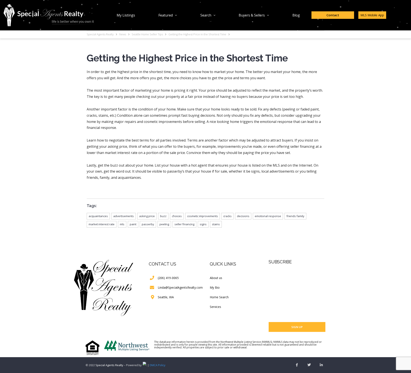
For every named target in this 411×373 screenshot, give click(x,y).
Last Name (275, 292)
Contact (332, 15)
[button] (168, 15)
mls (122, 224)
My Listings (126, 15)
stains (216, 224)
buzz (163, 216)
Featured (165, 15)
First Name (275, 276)
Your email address (281, 309)
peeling (164, 224)
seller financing (184, 224)
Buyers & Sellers (252, 15)
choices (177, 216)
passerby (148, 224)
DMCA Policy (157, 365)
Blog (296, 15)
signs (203, 224)
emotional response (268, 216)
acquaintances (98, 216)
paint (133, 224)
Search (205, 15)
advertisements (123, 216)
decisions (243, 216)
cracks (227, 216)
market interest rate (102, 224)
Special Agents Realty (109, 365)
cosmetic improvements (202, 216)
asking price (147, 216)
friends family (295, 216)
